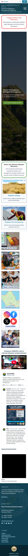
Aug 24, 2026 (21, 428)
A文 (24, 1)
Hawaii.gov (6, 1)
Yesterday (22, 389)
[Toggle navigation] (25, 8)
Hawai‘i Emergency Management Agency (8, 9)
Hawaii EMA (10, 373)
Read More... (4, 497)
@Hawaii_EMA (11, 375)
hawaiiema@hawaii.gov (7, 521)
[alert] (14, 466)
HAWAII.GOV (14, 553)
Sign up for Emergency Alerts (13, 102)
